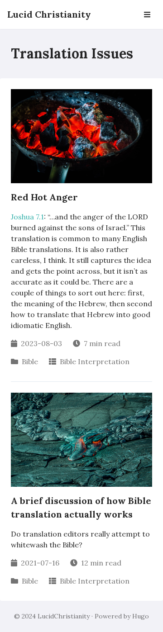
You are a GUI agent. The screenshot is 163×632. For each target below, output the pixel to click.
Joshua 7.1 (27, 216)
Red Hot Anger (44, 197)
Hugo (140, 616)
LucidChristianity (64, 616)
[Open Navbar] (147, 14)
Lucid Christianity (49, 14)
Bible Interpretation (94, 361)
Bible (30, 361)
